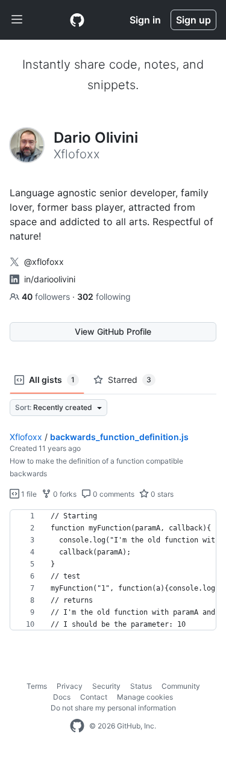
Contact (93, 696)
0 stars (161, 494)
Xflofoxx (26, 437)
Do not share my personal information (113, 707)
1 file (28, 494)
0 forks (64, 494)
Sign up (193, 20)
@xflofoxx (44, 261)
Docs (62, 696)
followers (47, 296)
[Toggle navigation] (17, 20)
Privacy (70, 686)
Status (141, 686)
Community (181, 686)
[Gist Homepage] (77, 20)
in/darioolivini (49, 279)
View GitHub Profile (113, 331)
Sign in (145, 20)
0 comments (112, 494)
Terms (37, 686)
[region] (113, 570)
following (104, 296)
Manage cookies (145, 696)
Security (106, 686)
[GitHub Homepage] (77, 726)
